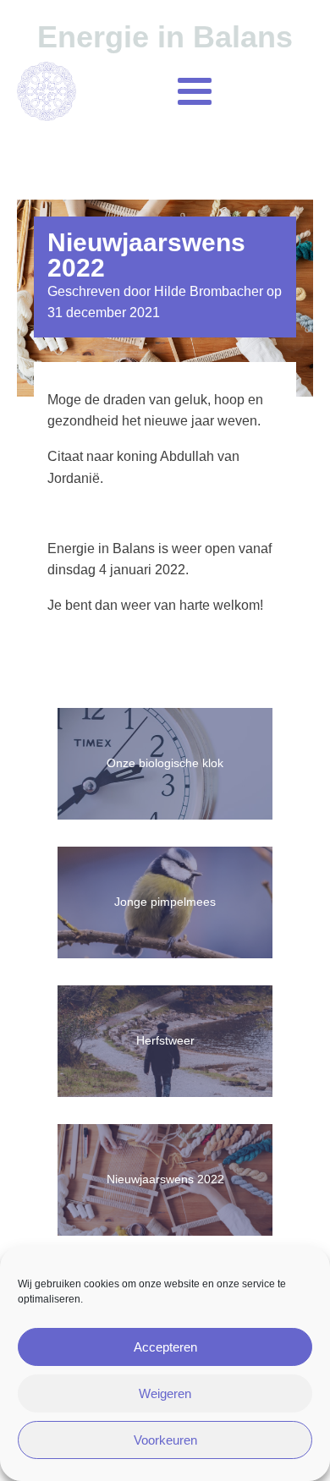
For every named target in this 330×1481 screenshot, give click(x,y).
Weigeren (165, 1393)
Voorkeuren (165, 1440)
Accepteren (165, 1347)
